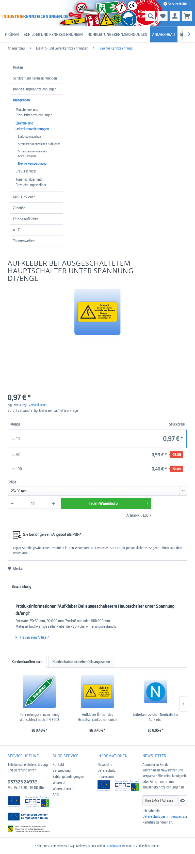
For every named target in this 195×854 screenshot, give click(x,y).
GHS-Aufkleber (24, 197)
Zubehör (19, 208)
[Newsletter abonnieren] (182, 800)
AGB (56, 795)
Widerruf (59, 782)
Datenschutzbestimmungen (162, 816)
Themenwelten (24, 241)
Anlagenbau (21, 100)
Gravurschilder (26, 171)
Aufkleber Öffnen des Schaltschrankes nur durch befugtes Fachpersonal (97, 717)
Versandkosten (111, 845)
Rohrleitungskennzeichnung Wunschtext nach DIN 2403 (39, 717)
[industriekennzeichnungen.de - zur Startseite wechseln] (35, 16)
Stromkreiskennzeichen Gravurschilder (32, 154)
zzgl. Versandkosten (34, 404)
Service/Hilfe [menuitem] (177, 4)
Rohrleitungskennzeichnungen (34, 89)
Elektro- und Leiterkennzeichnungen (32, 126)
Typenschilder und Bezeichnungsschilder (30, 182)
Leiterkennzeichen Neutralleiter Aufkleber (155, 717)
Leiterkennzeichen (29, 136)
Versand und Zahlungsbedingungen (68, 773)
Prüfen (18, 67)
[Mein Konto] (175, 16)
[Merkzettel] (162, 16)
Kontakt (58, 764)
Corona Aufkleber (25, 219)
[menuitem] (123, 16)
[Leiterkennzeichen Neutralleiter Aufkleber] (155, 691)
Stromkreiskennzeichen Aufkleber (39, 143)
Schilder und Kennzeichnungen (35, 78)
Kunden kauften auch (27, 662)
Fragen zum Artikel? (34, 637)
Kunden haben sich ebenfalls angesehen (81, 662)
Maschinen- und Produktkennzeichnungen (33, 112)
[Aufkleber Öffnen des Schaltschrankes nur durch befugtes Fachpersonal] (97, 691)
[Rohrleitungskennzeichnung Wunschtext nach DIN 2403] (39, 691)
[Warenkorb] (187, 16)
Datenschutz (107, 770)
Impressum (106, 776)
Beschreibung (21, 586)
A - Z (16, 230)
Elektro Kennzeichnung (32, 163)
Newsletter (106, 764)
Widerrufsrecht (64, 789)
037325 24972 (22, 781)
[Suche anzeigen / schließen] (150, 16)
